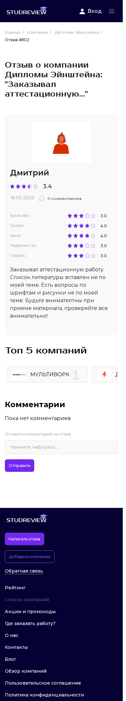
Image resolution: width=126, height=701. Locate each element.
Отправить (19, 465)
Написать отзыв (24, 539)
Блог (10, 659)
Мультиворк (49, 374)
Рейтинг (15, 588)
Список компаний (27, 600)
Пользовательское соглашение (43, 683)
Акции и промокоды (30, 611)
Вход (95, 11)
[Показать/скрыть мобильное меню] (111, 11)
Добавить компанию (30, 556)
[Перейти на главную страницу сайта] (27, 11)
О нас (11, 635)
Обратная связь (24, 571)
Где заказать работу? (30, 623)
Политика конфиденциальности (44, 695)
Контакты (16, 647)
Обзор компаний (26, 671)
